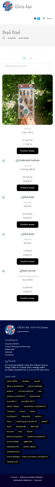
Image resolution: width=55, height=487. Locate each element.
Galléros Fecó (27, 401)
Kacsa (22, 412)
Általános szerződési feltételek (31, 477)
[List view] (30, 58)
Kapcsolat (38, 480)
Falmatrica (12, 401)
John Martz (44, 370)
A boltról (14, 477)
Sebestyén (28, 442)
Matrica (38, 417)
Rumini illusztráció (36, 437)
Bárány (10, 391)
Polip (9, 427)
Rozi (20, 432)
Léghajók (26, 417)
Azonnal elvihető (24, 276)
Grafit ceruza (13, 407)
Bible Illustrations (15, 386)
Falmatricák (9, 349)
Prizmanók (21, 427)
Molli (9, 422)
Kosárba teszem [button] (28, 151)
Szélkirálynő (13, 447)
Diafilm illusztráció (16, 396)
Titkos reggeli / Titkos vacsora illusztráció (27, 457)
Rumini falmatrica (15, 437)
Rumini (30, 432)
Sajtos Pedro (13, 442)
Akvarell (26, 381)
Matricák (27, 129)
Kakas (32, 412)
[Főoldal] (4, 38)
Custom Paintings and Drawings (17, 347)
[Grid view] (24, 58)
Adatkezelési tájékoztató (22, 480)
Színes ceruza (29, 447)
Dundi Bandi (24, 38)
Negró (44, 422)
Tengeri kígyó (13, 452)
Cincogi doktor (25, 391)
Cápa (40, 391)
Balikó (37, 381)
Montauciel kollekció (26, 422)
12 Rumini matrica (27, 132)
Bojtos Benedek (35, 386)
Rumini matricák (27, 280)
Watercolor (12, 462)
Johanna (11, 412)
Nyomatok (27, 166)
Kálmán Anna (23, 7)
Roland (10, 432)
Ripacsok (35, 427)
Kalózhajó (12, 417)
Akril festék (12, 381)
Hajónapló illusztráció (35, 407)
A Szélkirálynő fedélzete (27, 169)
